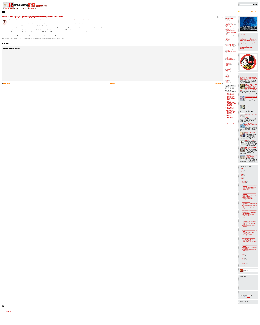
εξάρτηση (227, 29)
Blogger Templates (24, 312)
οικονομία (228, 53)
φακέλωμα (228, 64)
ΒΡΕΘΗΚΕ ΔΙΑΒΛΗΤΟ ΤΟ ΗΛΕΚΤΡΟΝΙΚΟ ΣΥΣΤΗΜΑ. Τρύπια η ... (249, 196)
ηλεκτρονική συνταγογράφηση (229, 35)
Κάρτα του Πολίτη (229, 46)
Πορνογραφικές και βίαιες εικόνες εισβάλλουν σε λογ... (248, 233)
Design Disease (9, 312)
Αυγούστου (244, 254)
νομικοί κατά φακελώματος (231, 51)
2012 (242, 178)
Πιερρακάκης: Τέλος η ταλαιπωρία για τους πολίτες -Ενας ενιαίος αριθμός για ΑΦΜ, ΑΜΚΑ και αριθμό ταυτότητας (248, 78)
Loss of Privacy (230, 117)
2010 (242, 265)
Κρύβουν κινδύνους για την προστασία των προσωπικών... (249, 213)
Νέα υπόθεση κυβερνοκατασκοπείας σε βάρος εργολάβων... (249, 250)
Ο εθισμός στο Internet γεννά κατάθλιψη (249, 187)
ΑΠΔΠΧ (227, 20)
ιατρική (227, 38)
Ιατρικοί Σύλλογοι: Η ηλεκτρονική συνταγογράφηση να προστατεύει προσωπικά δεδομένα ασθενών (34, 17)
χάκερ (227, 66)
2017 (242, 171)
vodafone (227, 82)
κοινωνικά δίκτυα (229, 49)
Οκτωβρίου (244, 251)
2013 (242, 177)
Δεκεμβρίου (244, 181)
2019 (242, 168)
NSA (227, 79)
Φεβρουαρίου (244, 262)
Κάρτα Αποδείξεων (229, 43)
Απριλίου (243, 259)
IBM (226, 75)
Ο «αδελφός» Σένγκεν (246, 202)
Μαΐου (243, 258)
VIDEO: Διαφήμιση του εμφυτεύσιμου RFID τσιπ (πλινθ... (248, 228)
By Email (254, 11)
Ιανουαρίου (244, 263)
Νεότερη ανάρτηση (7, 83)
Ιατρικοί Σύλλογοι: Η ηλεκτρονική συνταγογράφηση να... (248, 215)
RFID (227, 80)
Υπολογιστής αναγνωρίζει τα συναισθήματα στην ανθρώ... (247, 198)
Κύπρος (227, 50)
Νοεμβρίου (244, 182)
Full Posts (242, 11)
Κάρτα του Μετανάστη (230, 45)
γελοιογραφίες (228, 23)
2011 (242, 180)
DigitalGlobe (228, 69)
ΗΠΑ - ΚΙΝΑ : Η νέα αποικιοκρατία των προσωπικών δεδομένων (251, 124)
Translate (248, 297)
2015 (242, 174)
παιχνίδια (227, 57)
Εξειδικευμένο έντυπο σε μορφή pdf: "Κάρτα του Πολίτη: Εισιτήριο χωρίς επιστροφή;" (251, 156)
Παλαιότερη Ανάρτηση (217, 83)
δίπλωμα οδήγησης (229, 26)
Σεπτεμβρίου (244, 253)
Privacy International (231, 119)
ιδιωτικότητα (228, 39)
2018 (242, 170)
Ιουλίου (243, 255)
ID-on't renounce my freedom (13, 311)
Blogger (232, 130)
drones (227, 70)
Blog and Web (31, 312)
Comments (247, 11)
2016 (242, 172)
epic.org (228, 115)
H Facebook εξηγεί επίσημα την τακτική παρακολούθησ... (249, 222)
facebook (227, 71)
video (227, 81)
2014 (242, 175)
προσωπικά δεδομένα (230, 59)
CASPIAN (228, 68)
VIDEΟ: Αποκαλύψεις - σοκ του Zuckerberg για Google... (247, 240)
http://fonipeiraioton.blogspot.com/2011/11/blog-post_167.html (15, 37)
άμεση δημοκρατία (229, 18)
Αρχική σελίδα (112, 83)
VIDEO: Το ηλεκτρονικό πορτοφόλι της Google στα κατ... (249, 243)
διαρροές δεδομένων (229, 24)
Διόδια (227, 25)
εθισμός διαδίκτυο (229, 28)
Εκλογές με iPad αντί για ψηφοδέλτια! (248, 238)
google (227, 74)
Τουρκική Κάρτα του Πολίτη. (250, 140)
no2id (227, 77)
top (3, 306)
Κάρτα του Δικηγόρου (230, 44)
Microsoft (227, 76)
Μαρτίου (243, 260)
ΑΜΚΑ (227, 19)
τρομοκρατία (228, 63)
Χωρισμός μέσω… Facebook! (247, 234)
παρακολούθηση (229, 58)
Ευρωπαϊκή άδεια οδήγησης (231, 30)
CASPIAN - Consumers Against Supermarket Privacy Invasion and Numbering (231, 103)
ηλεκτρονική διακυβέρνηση (231, 32)
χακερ (227, 65)
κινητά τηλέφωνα (229, 47)
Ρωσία (227, 60)
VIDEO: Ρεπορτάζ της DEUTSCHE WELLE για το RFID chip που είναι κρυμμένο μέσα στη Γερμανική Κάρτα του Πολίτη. (251, 115)
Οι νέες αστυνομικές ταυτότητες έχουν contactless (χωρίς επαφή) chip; (251, 97)
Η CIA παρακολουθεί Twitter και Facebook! (249, 241)
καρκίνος (227, 41)
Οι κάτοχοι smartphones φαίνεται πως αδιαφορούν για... (248, 189)
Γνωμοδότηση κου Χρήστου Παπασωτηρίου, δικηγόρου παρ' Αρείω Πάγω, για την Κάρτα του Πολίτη (251, 106)
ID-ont (13, 18)
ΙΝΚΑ (227, 40)
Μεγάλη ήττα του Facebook (247, 183)
